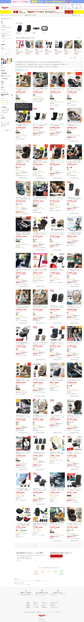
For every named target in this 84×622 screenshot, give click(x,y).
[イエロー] (9, 61)
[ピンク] (2, 61)
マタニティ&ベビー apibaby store (57, 282)
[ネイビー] (4, 63)
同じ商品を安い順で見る (74, 141)
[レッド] (5, 61)
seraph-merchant (20, 536)
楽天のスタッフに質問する (56, 556)
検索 (7, 53)
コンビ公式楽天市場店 (38, 101)
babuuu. (52, 175)
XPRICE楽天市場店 (20, 430)
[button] (65, 8)
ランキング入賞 (19, 210)
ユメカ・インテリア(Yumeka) (39, 535)
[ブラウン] (7, 59)
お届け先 (2, 83)
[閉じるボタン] (81, 62)
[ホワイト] (5, 59)
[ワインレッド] (4, 61)
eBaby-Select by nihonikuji (21, 467)
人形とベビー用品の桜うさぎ (56, 210)
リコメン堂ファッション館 (21, 355)
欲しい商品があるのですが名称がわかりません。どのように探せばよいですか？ (31, 555)
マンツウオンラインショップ (73, 245)
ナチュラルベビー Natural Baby (22, 213)
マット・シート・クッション (27, 33)
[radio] (1, 23)
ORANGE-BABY (37, 320)
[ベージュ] (9, 59)
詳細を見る (55, 66)
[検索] (57, 8)
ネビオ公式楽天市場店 (72, 175)
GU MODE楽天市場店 (38, 212)
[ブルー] (2, 63)
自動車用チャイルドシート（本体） (19, 33)
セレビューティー (37, 282)
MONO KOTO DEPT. (54, 390)
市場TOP (2, 15)
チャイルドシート (30, 580)
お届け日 (2, 87)
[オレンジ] (7, 61)
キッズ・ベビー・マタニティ (10, 15)
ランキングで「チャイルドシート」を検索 (22, 584)
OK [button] (30, 106)
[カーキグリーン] (11, 59)
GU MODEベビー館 (20, 247)
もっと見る (18, 560)
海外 (5, 81)
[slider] (1, 49)
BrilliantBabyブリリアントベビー (23, 175)
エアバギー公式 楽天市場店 (22, 320)
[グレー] (4, 59)
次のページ (61, 545)
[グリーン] (11, 61)
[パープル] (5, 63)
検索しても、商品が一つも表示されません (24, 558)
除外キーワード (4, 125)
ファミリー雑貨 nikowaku (21, 500)
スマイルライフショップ (55, 463)
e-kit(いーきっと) (54, 501)
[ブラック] (2, 59)
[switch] (12, 95)
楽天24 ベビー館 (37, 135)
